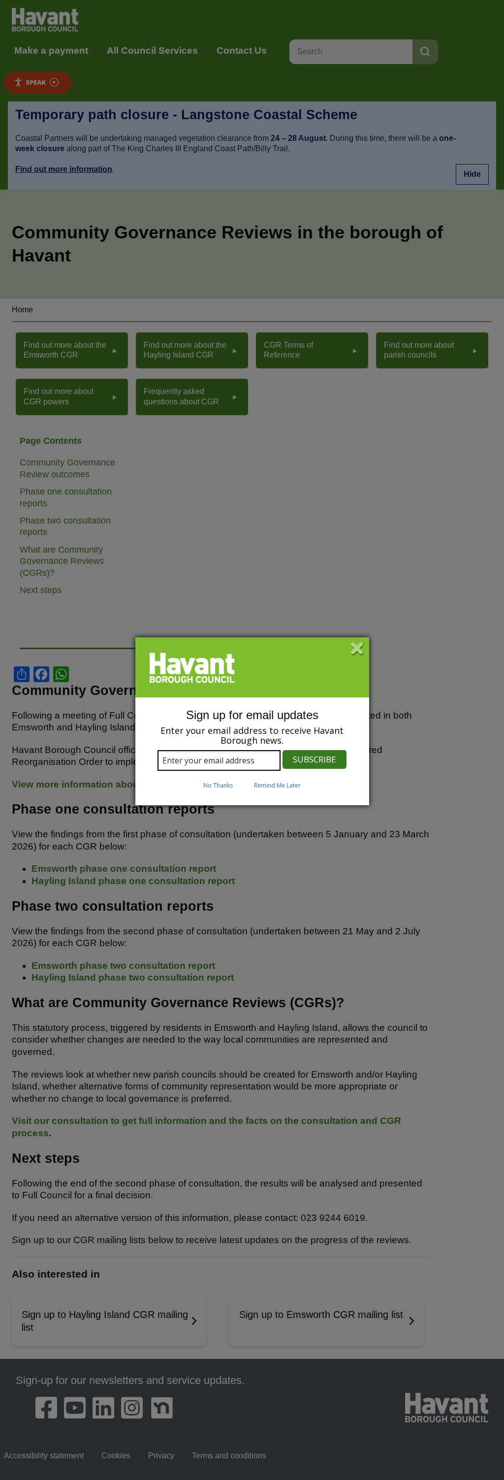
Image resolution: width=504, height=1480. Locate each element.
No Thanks (218, 785)
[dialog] (252, 721)
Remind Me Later (277, 785)
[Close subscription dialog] (357, 649)
